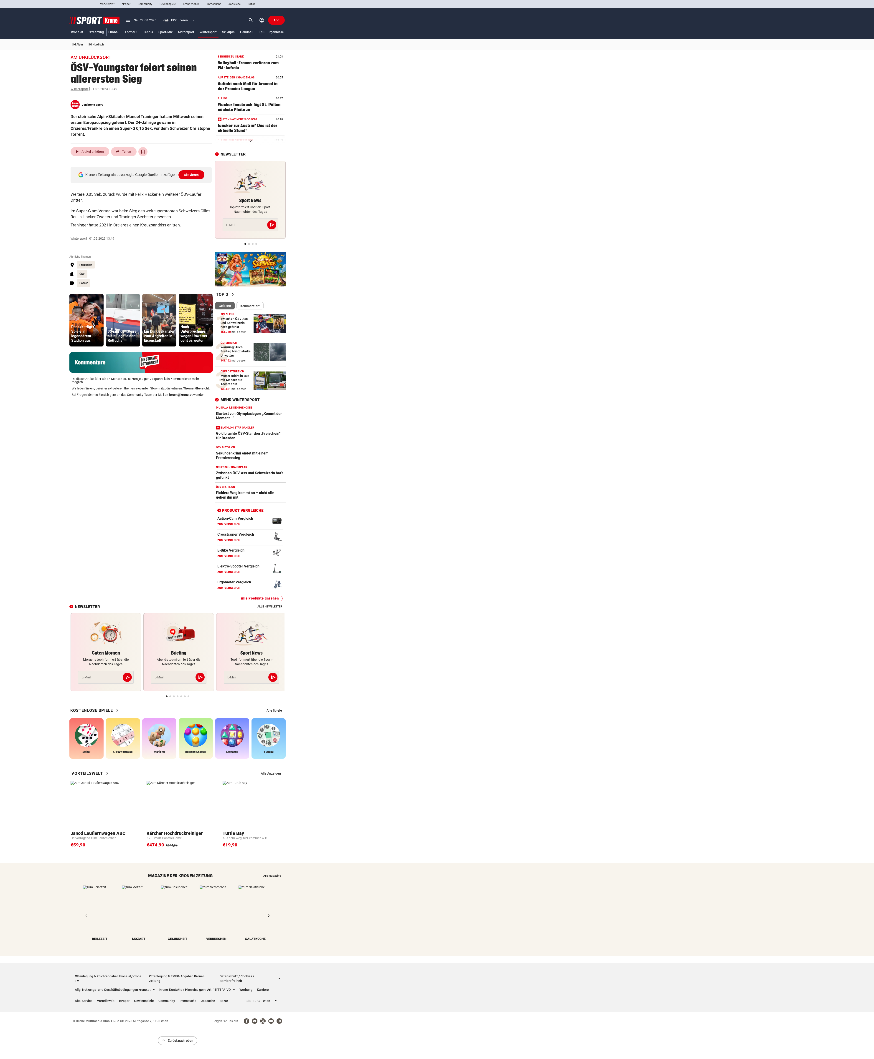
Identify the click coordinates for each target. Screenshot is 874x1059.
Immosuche (214, 4)
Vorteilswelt (107, 4)
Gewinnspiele (168, 4)
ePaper (126, 4)
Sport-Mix (165, 32)
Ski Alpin (228, 32)
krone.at (77, 32)
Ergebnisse (276, 32)
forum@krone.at (181, 394)
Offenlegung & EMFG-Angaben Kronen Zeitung (177, 978)
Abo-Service (83, 1001)
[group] (86, 320)
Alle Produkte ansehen (260, 598)
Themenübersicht (196, 388)
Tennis (148, 32)
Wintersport (208, 32)
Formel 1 (131, 32)
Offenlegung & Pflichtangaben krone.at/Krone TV (108, 978)
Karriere (263, 989)
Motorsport (186, 32)
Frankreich (85, 264)
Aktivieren (191, 175)
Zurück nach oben (177, 1040)
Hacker (83, 283)
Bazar (251, 4)
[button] (262, 32)
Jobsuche (235, 4)
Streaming (96, 32)
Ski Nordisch (96, 44)
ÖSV (82, 274)
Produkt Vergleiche (243, 510)
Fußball (113, 32)
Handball (246, 32)
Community (145, 4)
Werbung (245, 989)
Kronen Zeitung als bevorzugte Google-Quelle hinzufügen (142, 175)
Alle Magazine (272, 875)
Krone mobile (191, 4)
